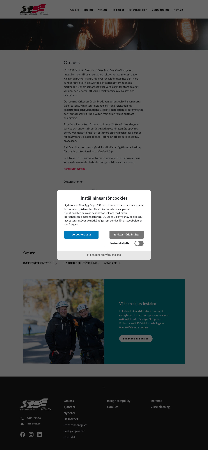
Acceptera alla (81, 234)
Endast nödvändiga (126, 234)
